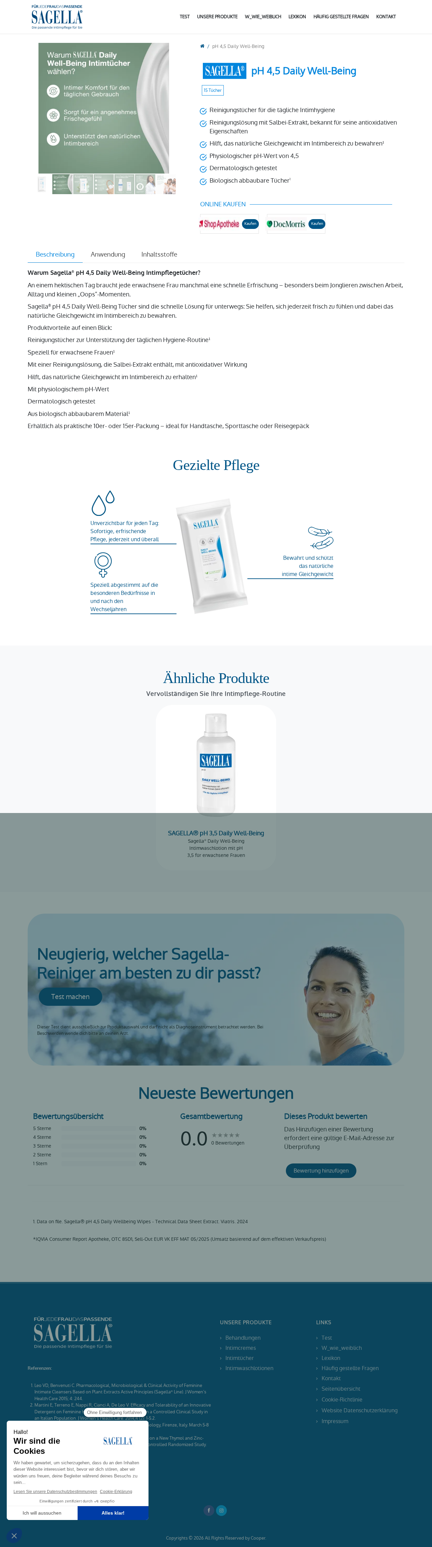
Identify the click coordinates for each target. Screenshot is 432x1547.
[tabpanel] (216, 349)
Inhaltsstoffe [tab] (159, 254)
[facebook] (209, 1510)
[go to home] (202, 46)
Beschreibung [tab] (55, 254)
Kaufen (250, 223)
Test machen (70, 996)
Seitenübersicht (341, 1389)
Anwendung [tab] (108, 254)
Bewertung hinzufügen (321, 1171)
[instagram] (221, 1510)
